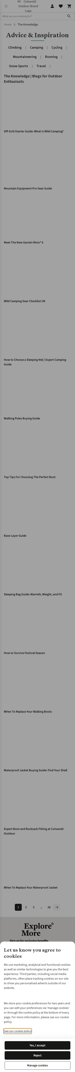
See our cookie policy (17, 1031)
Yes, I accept (37, 1045)
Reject (37, 1055)
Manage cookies (37, 1065)
